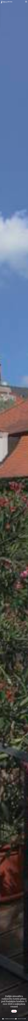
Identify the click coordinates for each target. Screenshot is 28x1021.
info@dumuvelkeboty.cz (10, 1018)
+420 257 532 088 (21, 1018)
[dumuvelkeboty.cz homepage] (7, 2)
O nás (14, 1011)
